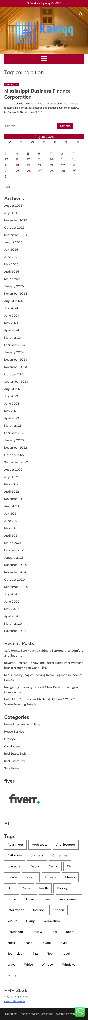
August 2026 (13, 206)
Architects (39, 845)
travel (65, 954)
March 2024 (13, 338)
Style (63, 943)
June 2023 (11, 404)
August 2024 (13, 301)
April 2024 (11, 330)
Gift (10, 888)
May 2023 (11, 411)
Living (30, 921)
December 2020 (15, 565)
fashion (31, 877)
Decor (35, 866)
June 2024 (11, 316)
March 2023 (13, 426)
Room (70, 932)
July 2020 (11, 594)
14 (51, 159)
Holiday (62, 888)
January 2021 (13, 558)
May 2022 (11, 484)
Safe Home (11, 84)
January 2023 (14, 440)
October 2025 (14, 228)
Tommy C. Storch (17, 112)
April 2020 (11, 616)
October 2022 (14, 455)
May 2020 (11, 609)
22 (63, 165)
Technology (16, 954)
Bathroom (15, 855)
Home (12, 899)
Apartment (15, 845)
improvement (69, 899)
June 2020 (11, 601)
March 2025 (13, 279)
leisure (12, 921)
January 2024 (14, 352)
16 (74, 159)
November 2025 (15, 220)
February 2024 (14, 345)
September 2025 (16, 235)
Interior (38, 910)
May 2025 (11, 264)
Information (16, 910)
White (28, 965)
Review (37, 932)
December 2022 (15, 448)
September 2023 (16, 382)
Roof (54, 932)
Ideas (47, 899)
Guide (26, 888)
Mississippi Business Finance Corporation (37, 94)
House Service (14, 732)
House (29, 899)
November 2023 (15, 367)
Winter (13, 975)
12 (28, 159)
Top (50, 954)
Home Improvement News (22, 724)
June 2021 (11, 521)
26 (29, 171)
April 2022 (11, 492)
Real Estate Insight (17, 754)
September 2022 (16, 462)
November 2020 (15, 572)
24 (7, 171)
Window (47, 965)
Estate (12, 877)
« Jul (7, 187)
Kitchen (58, 910)
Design (53, 866)
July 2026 (11, 213)
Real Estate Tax (14, 761)
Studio (46, 943)
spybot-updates (16, 996)
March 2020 (13, 623)
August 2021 (13, 506)
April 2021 (11, 536)
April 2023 (11, 418)
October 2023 (14, 374)
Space (28, 943)
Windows (69, 965)
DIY (69, 866)
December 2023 (15, 360)
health (43, 888)
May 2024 (11, 323)
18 (17, 165)
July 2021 (10, 514)
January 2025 (14, 286)
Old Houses (12, 746)
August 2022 (13, 470)
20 (40, 165)
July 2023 (11, 396)
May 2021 (11, 528)
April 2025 (11, 272)
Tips (36, 954)
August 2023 (13, 389)
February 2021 (14, 550)
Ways (11, 965)
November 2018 (15, 631)
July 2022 (11, 477)
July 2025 (11, 250)
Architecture (65, 845)
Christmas (59, 855)
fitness (70, 877)
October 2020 (14, 580)
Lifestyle (10, 739)
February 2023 (14, 433)
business (37, 855)
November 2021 (15, 499)
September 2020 (16, 587)
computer (15, 866)
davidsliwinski (14, 1001)
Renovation (51, 921)
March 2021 (12, 543)
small (11, 943)
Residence (15, 932)
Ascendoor (46, 1014)
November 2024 (15, 294)
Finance (50, 877)
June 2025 (11, 257)
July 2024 (11, 308)
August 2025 (13, 242)
